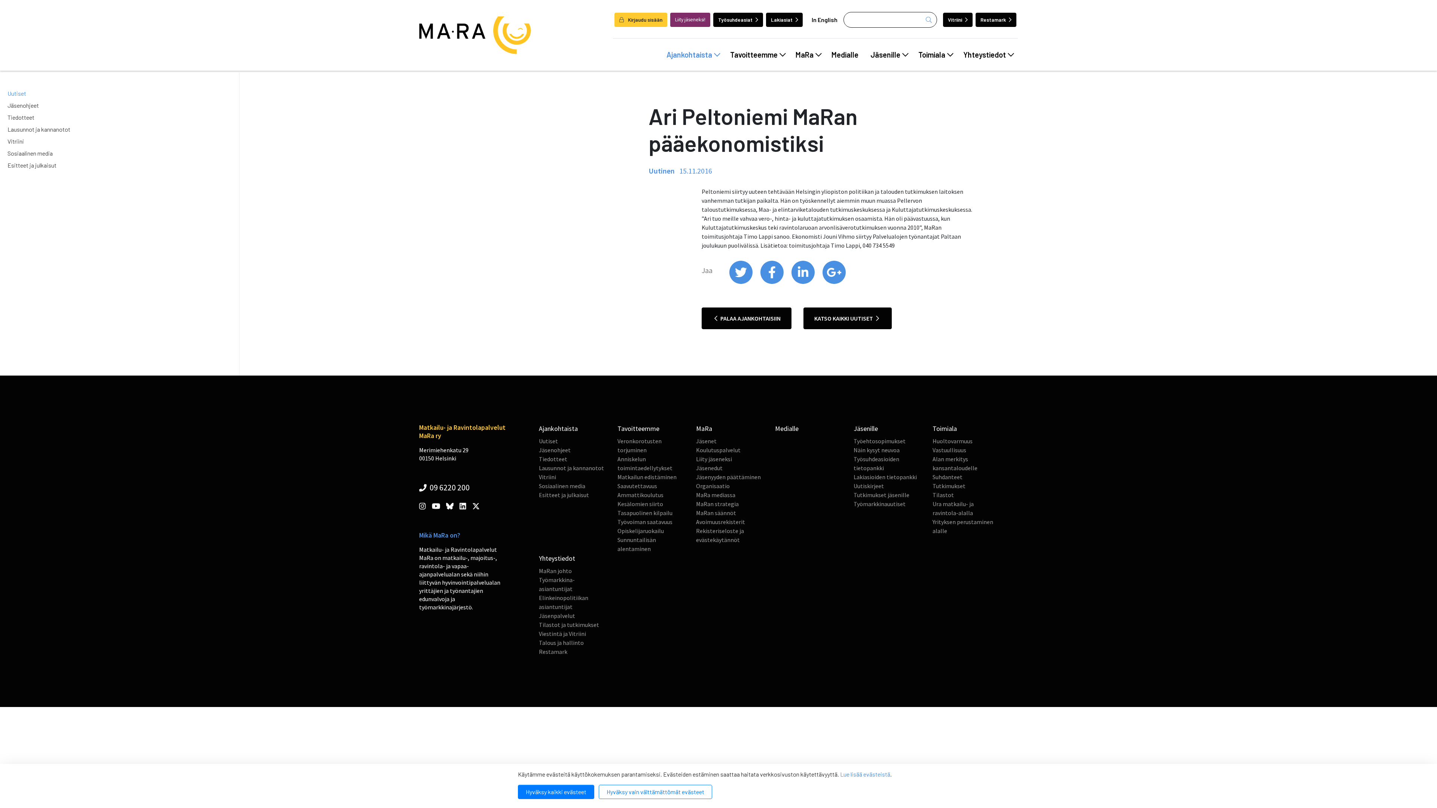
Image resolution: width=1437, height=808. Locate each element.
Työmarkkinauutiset (880, 504)
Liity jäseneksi (714, 459)
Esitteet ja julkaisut (32, 165)
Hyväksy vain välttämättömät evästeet (655, 791)
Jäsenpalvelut (557, 615)
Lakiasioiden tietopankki (885, 477)
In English (825, 19)
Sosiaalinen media (30, 153)
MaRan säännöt (716, 513)
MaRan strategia (717, 504)
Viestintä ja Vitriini (562, 633)
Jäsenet (706, 441)
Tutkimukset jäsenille (881, 495)
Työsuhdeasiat (735, 19)
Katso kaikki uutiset (844, 318)
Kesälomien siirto (640, 504)
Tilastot (943, 495)
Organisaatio (713, 486)
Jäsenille (885, 54)
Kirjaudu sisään (644, 19)
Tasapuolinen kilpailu (644, 513)
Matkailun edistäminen (647, 477)
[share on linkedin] (803, 282)
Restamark (993, 19)
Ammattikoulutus (640, 495)
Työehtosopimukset (880, 441)
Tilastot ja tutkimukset (569, 624)
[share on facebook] (772, 282)
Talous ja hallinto (561, 642)
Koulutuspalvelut (718, 450)
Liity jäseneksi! (690, 19)
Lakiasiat (782, 19)
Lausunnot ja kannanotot (38, 129)
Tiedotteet (20, 117)
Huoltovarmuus (953, 441)
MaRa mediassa (715, 495)
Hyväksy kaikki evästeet (556, 791)
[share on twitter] (741, 282)
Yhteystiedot (984, 54)
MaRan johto (555, 571)
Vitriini (955, 19)
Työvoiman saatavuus (644, 522)
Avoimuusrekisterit (720, 522)
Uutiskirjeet (869, 486)
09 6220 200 (449, 487)
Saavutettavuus (637, 486)
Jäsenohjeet (23, 105)
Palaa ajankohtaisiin (750, 318)
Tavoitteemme (754, 54)
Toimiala (931, 54)
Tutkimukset (949, 486)
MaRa (805, 54)
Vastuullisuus (949, 450)
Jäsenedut (709, 468)
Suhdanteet (947, 477)
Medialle (845, 54)
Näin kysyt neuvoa (877, 450)
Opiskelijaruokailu (640, 531)
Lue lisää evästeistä (865, 774)
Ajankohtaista (689, 54)
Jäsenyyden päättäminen (728, 477)
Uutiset (16, 93)
